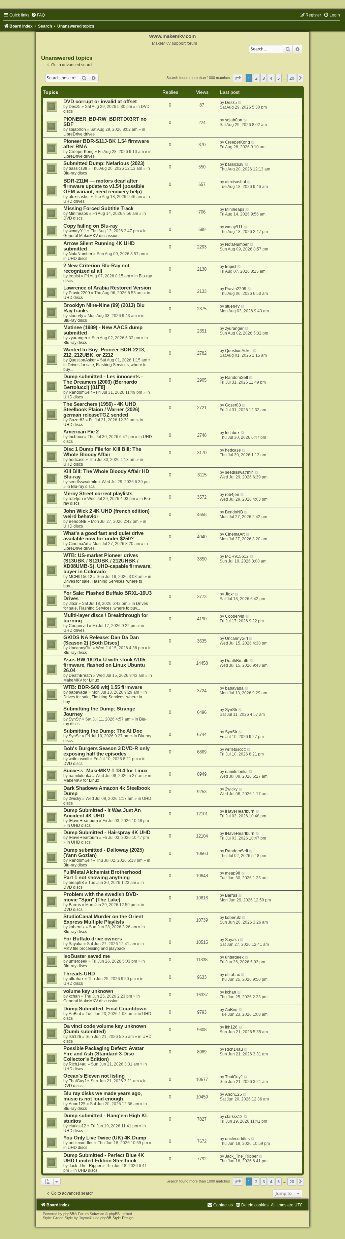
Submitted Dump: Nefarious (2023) (104, 163)
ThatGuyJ (77, 1081)
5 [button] (278, 78)
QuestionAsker (82, 360)
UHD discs (77, 258)
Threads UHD (79, 973)
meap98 (76, 882)
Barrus (75, 904)
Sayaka (76, 943)
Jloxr (73, 603)
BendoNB (78, 521)
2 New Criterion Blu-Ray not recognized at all (96, 268)
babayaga (78, 692)
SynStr (75, 719)
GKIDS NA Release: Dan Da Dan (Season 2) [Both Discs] (101, 640)
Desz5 (75, 106)
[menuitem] (38, 15)
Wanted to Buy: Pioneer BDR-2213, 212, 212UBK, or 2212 (104, 352)
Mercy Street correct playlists (97, 493)
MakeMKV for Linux (81, 680)
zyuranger (78, 338)
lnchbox (76, 436)
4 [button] (271, 78)
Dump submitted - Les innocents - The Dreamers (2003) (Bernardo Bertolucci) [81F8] (103, 382)
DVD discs (73, 218)
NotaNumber (80, 253)
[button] (238, 78)
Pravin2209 (79, 293)
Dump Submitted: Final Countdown (105, 1008)
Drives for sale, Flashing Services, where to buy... (105, 606)
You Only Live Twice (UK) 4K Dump (104, 1137)
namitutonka (80, 775)
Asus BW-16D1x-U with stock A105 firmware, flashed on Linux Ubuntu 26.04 (104, 665)
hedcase (77, 459)
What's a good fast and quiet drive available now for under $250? (103, 536)
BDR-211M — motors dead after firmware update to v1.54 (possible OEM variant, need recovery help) (103, 186)
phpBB (68, 1214)
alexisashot (79, 196)
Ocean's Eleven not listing (94, 1076)
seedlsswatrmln (83, 481)
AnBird (75, 1013)
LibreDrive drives (79, 134)
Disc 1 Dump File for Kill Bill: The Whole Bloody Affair (102, 452)
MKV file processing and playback (94, 948)
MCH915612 (80, 576)
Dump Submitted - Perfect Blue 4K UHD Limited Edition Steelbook (103, 1158)
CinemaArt (78, 543)
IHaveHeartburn (83, 820)
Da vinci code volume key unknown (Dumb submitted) (104, 1028)
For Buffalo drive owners (92, 938)
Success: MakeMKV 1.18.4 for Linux (105, 770)
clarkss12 (77, 1126)
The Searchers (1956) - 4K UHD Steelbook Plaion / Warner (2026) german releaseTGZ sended (101, 409)
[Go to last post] (240, 102)
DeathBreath (80, 675)
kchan (74, 996)
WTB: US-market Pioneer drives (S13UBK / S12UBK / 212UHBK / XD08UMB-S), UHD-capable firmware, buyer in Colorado (107, 563)
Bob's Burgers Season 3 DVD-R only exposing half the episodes (106, 751)
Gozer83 (77, 420)
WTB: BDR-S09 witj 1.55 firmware (102, 687)
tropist (74, 276)
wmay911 (77, 231)
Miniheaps (78, 213)
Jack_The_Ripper (85, 1165)
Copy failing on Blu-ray (90, 226)
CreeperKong (81, 151)
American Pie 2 (81, 431)
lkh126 (75, 1036)
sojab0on (77, 129)
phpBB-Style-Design (116, 1218)
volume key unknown (88, 991)
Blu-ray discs (75, 173)
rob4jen (76, 498)
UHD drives (74, 201)
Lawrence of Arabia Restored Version (107, 288)
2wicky (75, 798)
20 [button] (291, 78)
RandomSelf (80, 392)
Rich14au (78, 1064)
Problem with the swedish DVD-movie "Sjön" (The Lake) (100, 897)
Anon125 (77, 1103)
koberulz (77, 927)
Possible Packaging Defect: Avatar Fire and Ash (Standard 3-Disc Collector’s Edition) (103, 1054)
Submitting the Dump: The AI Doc (102, 731)
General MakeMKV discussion (91, 235)
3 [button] (263, 78)
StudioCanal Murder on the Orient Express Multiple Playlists (103, 919)
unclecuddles (81, 1142)
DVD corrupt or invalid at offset (100, 101)
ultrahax (76, 978)
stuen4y (76, 315)
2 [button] (256, 78)
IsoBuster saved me (86, 956)
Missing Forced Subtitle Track (98, 208)
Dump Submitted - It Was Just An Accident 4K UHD (102, 813)
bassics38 (78, 168)
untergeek (78, 961)
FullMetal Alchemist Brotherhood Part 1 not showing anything (102, 874)
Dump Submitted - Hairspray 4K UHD (107, 832)
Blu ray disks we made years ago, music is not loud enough (102, 1096)
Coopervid (78, 625)
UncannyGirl (80, 648)
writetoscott (79, 759)
